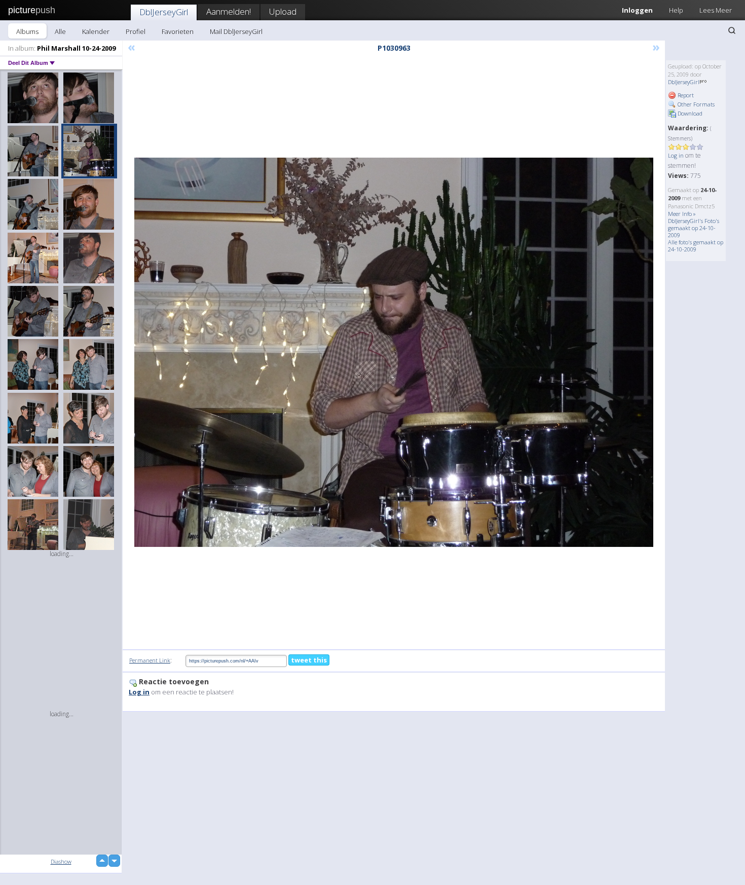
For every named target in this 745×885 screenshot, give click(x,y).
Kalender (95, 31)
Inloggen (637, 10)
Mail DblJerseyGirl (236, 31)
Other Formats (695, 104)
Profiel (135, 31)
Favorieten (178, 31)
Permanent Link (149, 660)
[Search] (732, 30)
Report (685, 95)
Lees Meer (715, 10)
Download (689, 113)
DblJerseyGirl (163, 12)
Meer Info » (682, 213)
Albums (27, 31)
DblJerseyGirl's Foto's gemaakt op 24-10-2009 (693, 228)
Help (676, 10)
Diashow (61, 861)
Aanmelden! (228, 11)
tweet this (309, 660)
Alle (60, 31)
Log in (676, 155)
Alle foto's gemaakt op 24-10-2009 (695, 245)
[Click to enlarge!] (393, 352)
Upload (282, 11)
